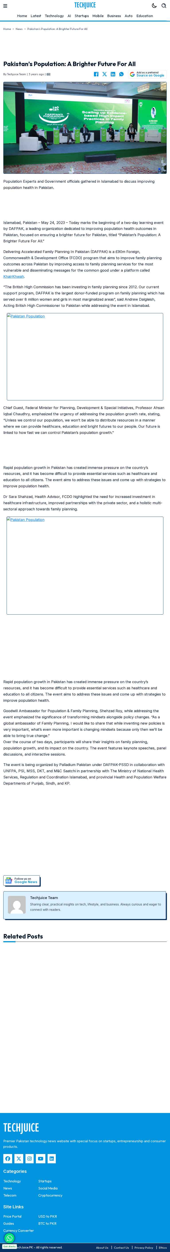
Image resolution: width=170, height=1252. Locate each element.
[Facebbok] (7, 1158)
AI (69, 16)
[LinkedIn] (113, 74)
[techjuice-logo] (85, 5)
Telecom (9, 1195)
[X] (104, 74)
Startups (82, 16)
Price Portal (12, 1216)
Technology (54, 16)
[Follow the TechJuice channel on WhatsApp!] (9, 1238)
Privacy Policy (144, 1247)
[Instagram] (29, 1158)
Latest (36, 16)
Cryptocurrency (50, 1195)
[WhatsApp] (121, 74)
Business (114, 16)
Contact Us (121, 1247)
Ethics (163, 1247)
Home (22, 16)
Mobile (98, 16)
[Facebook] (96, 74)
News (19, 29)
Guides (8, 1223)
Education (145, 16)
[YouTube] (40, 1158)
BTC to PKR (47, 1223)
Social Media (48, 1188)
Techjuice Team (44, 897)
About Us (102, 1247)
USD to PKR (47, 1216)
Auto (129, 16)
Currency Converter (18, 1230)
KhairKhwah (13, 276)
